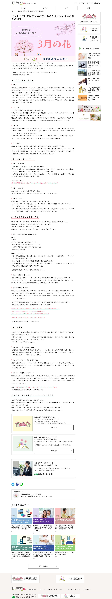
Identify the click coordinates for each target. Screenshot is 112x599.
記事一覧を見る (43, 566)
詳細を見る (54, 427)
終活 (88, 8)
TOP (76, 3)
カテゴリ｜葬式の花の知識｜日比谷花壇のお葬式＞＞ (28, 318)
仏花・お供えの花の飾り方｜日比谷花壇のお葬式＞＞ (28, 311)
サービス (23, 8)
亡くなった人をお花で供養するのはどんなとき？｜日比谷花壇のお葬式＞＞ (35, 309)
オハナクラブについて (86, 3)
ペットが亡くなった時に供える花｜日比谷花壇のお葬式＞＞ (30, 314)
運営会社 (97, 3)
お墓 (66, 8)
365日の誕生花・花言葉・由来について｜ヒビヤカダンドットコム (36, 387)
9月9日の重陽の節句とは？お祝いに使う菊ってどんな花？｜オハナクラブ (34, 183)
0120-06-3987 (46, 474)
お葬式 (45, 8)
